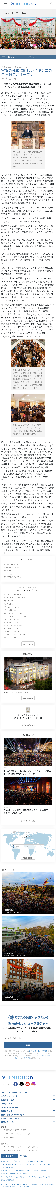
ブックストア (6, 1103)
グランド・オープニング (11, 564)
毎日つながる (6, 1111)
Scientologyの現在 (9, 1107)
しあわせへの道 (44, 1170)
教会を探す (10, 1137)
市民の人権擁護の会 (7, 1180)
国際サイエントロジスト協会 (28, 1170)
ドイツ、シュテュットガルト (13, 625)
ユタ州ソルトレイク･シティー (13, 638)
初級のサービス (7, 1099)
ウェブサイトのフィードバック (18, 1133)
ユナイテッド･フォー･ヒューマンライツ (14, 1177)
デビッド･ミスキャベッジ (28, 715)
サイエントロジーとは (14, 1092)
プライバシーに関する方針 (38, 1051)
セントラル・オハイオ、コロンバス (15, 616)
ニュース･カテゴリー (28, 559)
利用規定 (19, 1186)
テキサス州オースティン (11, 610)
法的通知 (26, 1186)
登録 (28, 1045)
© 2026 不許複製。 (20, 1184)
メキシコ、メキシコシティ (12, 607)
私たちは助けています (10, 1118)
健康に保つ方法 (7, 1122)
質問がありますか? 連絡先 (16, 1130)
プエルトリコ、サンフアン (12, 595)
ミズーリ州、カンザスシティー (13, 619)
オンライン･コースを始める (44, 1164)
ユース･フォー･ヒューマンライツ (39, 1177)
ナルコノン (4, 1174)
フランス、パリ (9, 601)
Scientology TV (9, 574)
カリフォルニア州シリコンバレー (14, 634)
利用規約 (27, 1058)
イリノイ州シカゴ (9, 604)
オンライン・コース (9, 1096)
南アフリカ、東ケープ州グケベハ (14, 598)
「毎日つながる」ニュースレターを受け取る (23, 1146)
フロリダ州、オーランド (11, 628)
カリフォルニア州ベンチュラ (13, 613)
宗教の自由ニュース (10, 571)
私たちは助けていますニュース (13, 577)
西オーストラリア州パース (12, 631)
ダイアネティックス (19, 1161)
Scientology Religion (8, 1164)
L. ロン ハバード (6, 1161)
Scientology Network (35, 1161)
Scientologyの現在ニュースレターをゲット (22, 1150)
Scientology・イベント (11, 568)
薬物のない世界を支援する (18, 1174)
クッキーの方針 (10, 1186)
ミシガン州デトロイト (11, 622)
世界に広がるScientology (12, 1114)
